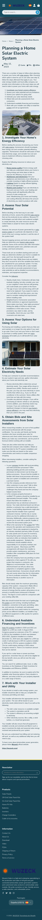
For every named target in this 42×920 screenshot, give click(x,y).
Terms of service (8, 858)
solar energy (24, 75)
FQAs (4, 847)
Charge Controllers (9, 815)
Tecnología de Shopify (28, 916)
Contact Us (6, 833)
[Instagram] (14, 893)
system (9, 108)
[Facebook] (3, 893)
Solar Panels (6, 794)
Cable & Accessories (9, 818)
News (11, 41)
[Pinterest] (10, 893)
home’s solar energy (27, 242)
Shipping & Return (8, 851)
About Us (5, 837)
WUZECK (16, 916)
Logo (16, 5)
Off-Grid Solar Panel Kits (11, 797)
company (15, 465)
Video (4, 844)
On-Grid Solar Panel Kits (11, 801)
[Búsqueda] (37, 12)
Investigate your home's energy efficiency (21, 90)
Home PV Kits (7, 804)
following (14, 276)
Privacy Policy (7, 854)
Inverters (5, 811)
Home (4, 41)
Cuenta (34, 5)
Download (5, 840)
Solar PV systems (8, 628)
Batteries (5, 808)
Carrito (38, 5)
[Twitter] (7, 893)
